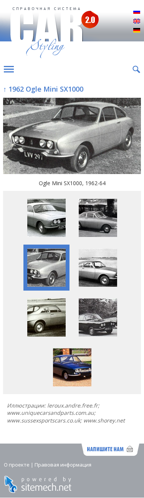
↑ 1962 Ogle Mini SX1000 (43, 89)
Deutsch (136, 30)
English (136, 21)
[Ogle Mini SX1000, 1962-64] (72, 137)
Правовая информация (63, 464)
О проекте (17, 464)
